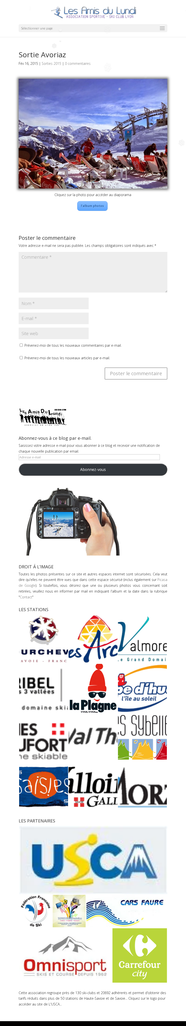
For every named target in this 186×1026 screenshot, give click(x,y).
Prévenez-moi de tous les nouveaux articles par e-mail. (67, 358)
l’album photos (92, 206)
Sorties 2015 (51, 63)
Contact (26, 597)
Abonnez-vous (93, 469)
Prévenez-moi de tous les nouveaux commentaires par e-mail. (73, 345)
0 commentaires (78, 63)
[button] (43, 639)
